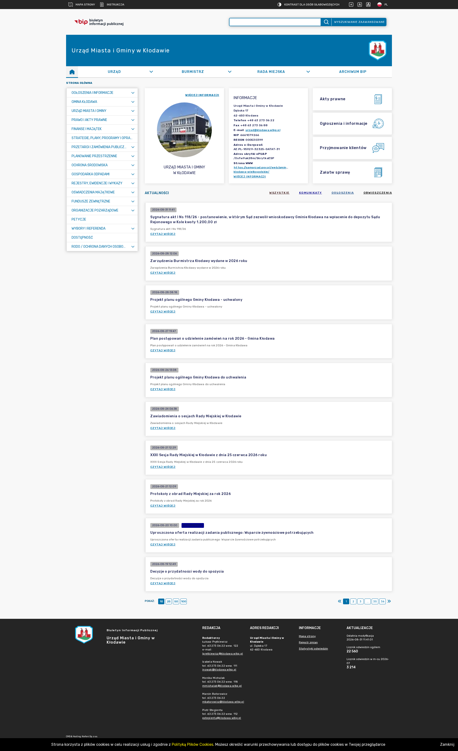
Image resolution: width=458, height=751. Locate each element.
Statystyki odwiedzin (313, 648)
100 (183, 601)
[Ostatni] (389, 601)
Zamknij (447, 744)
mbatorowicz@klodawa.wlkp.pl (223, 701)
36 (382, 601)
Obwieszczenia (378, 192)
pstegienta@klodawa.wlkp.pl (221, 718)
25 (169, 601)
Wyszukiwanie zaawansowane (359, 22)
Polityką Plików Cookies (192, 744)
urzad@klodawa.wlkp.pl (262, 130)
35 (375, 601)
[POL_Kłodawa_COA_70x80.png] (377, 50)
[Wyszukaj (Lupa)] (326, 22)
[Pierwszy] (340, 601)
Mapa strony (85, 4)
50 (176, 601)
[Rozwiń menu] (132, 92)
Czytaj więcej (163, 234)
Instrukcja (115, 4)
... (368, 601)
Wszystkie (279, 192)
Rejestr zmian (308, 642)
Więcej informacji (250, 176)
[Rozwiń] (151, 71)
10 (161, 601)
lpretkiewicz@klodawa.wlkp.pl (222, 653)
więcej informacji (202, 95)
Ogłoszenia (343, 192)
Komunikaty (310, 192)
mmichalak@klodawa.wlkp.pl (222, 685)
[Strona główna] (72, 71)
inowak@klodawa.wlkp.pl (219, 669)
